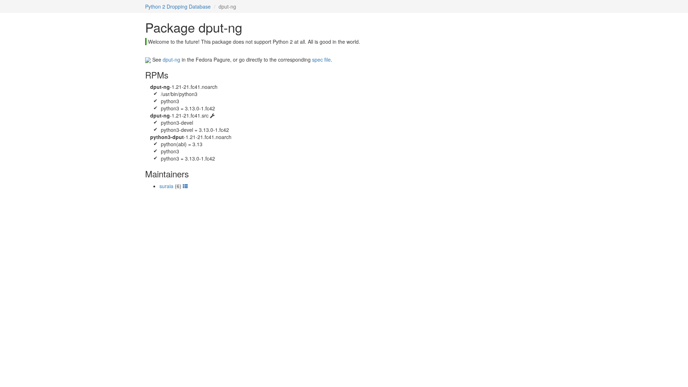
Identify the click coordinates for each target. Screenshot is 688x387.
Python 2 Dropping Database (178, 6)
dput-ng (171, 59)
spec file (321, 59)
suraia (166, 186)
